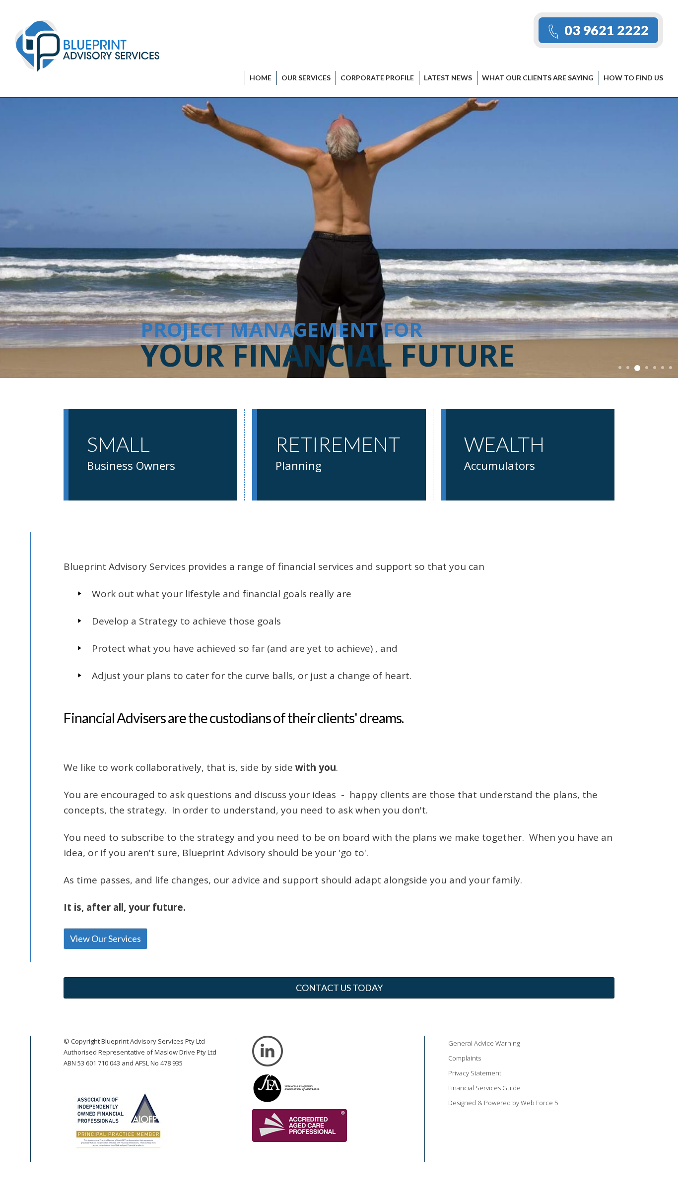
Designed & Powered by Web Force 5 (503, 1102)
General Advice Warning (484, 1043)
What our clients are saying (538, 77)
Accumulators (504, 452)
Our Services (306, 77)
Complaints (464, 1058)
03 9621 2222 (606, 30)
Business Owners (131, 452)
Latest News (448, 77)
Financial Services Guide (484, 1087)
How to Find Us (633, 77)
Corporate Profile (377, 77)
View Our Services (105, 938)
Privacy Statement (474, 1072)
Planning (337, 452)
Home (260, 77)
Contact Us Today (339, 987)
